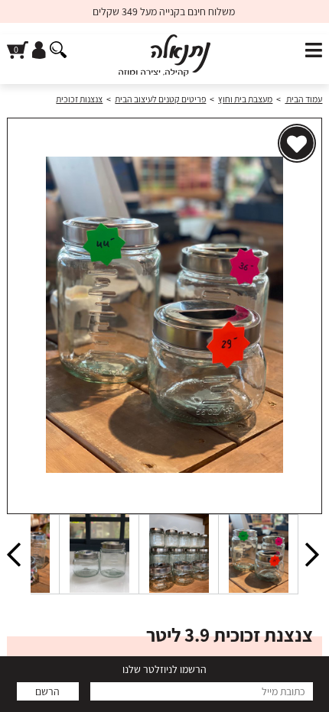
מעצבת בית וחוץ (245, 99)
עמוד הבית (303, 99)
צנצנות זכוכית (79, 99)
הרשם (47, 691)
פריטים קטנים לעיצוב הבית (160, 99)
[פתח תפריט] (313, 51)
